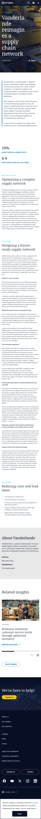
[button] (9, 792)
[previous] (32, 655)
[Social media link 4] (27, 781)
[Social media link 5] (35, 781)
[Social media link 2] (12, 781)
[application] (20, 809)
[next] (37, 655)
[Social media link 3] (19, 781)
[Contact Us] (33, 3)
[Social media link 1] (4, 781)
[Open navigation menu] (38, 3)
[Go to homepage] (7, 3)
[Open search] (28, 3)
